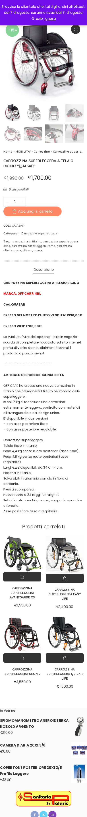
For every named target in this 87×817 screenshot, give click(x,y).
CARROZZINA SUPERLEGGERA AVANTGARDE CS (22, 592)
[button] (75, 29)
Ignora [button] (50, 18)
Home (7, 151)
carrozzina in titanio (27, 241)
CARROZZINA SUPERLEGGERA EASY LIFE (65, 594)
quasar (38, 250)
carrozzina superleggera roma (33, 246)
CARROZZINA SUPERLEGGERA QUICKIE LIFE (64, 673)
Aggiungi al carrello (35, 211)
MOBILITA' (23, 151)
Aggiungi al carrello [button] (22, 576)
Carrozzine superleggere (39, 233)
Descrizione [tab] (43, 269)
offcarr (27, 250)
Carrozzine (42, 151)
